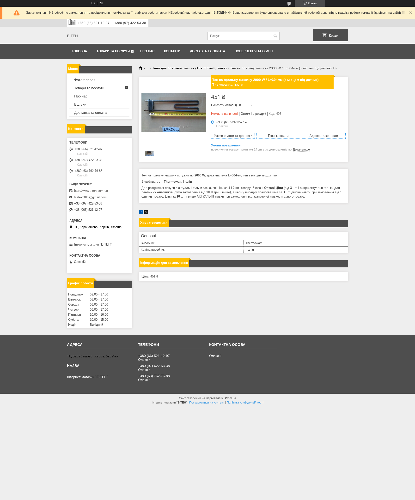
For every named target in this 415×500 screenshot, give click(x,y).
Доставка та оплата (207, 51)
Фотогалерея (84, 80)
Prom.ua (230, 398)
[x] (146, 213)
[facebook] (141, 213)
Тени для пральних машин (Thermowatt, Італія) (189, 68)
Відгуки (80, 104)
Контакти (172, 51)
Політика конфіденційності (245, 402)
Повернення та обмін (254, 51)
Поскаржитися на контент (207, 402)
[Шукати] (275, 36)
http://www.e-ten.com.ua (91, 191)
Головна (79, 51)
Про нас (147, 51)
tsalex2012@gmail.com (90, 197)
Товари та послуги (113, 51)
